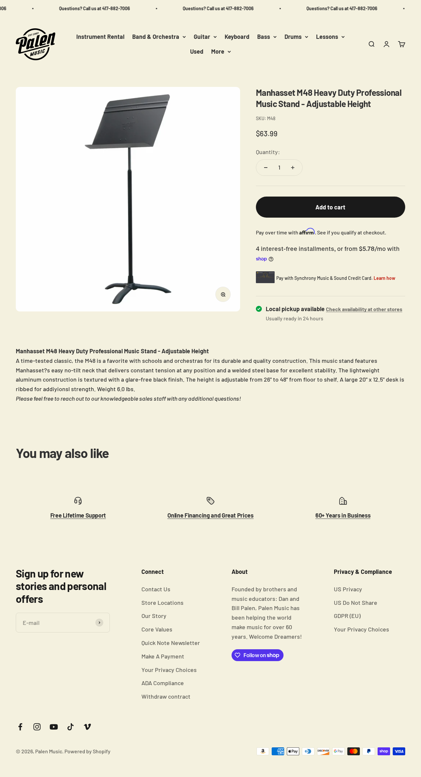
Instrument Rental (100, 36)
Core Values (156, 629)
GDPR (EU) (347, 615)
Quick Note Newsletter (170, 642)
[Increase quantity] (292, 167)
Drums (293, 36)
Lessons (327, 36)
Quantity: (268, 151)
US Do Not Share (355, 602)
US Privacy (348, 589)
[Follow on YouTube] (53, 726)
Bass (263, 36)
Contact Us (155, 589)
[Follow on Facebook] (20, 726)
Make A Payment (162, 656)
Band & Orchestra (155, 36)
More (217, 51)
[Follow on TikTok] (70, 726)
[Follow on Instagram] (37, 726)
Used (196, 51)
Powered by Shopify (87, 751)
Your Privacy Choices (169, 669)
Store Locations (162, 602)
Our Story (153, 615)
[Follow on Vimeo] (87, 726)
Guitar (202, 36)
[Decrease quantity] (265, 167)
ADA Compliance (162, 682)
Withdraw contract (165, 696)
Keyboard (237, 36)
